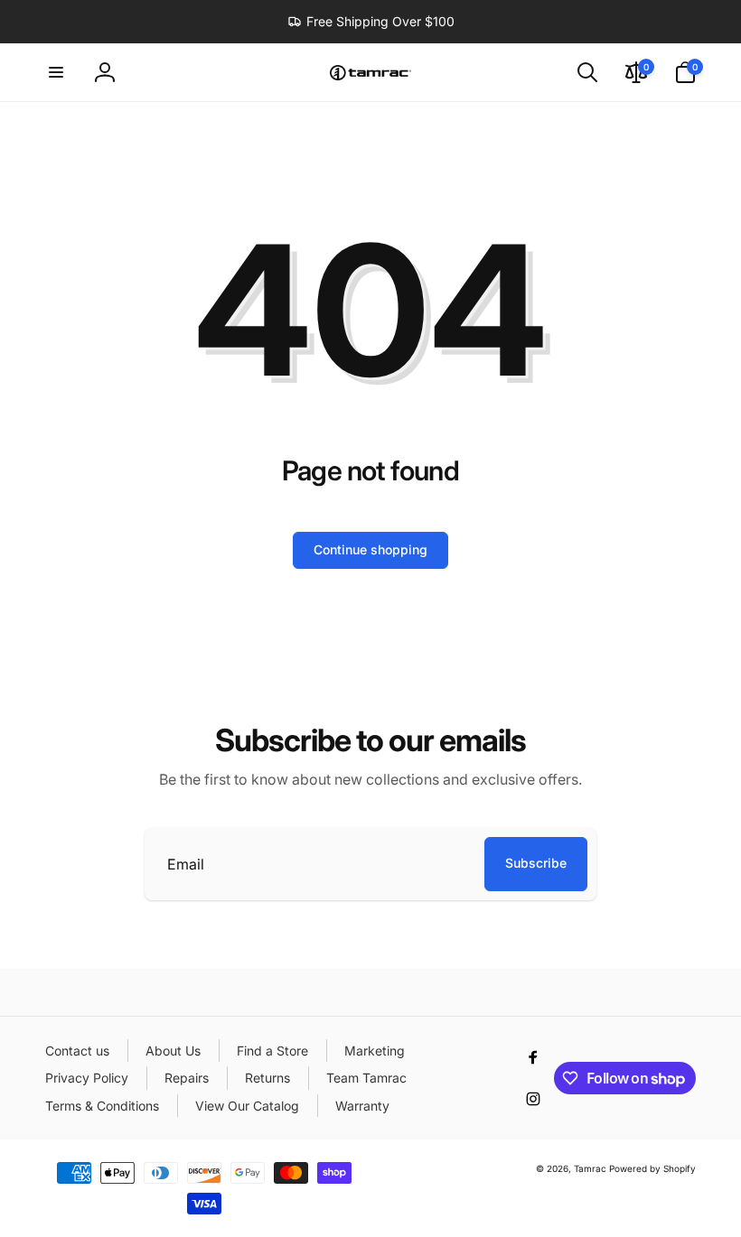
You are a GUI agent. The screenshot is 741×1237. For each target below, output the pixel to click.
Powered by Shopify (652, 1168)
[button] (56, 72)
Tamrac (590, 1168)
